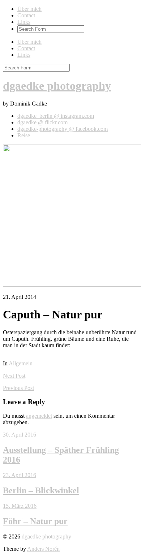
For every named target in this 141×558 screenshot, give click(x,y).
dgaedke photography (57, 85)
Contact (26, 15)
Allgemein (21, 363)
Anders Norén (43, 549)
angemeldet (39, 416)
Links (23, 22)
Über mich (29, 9)
